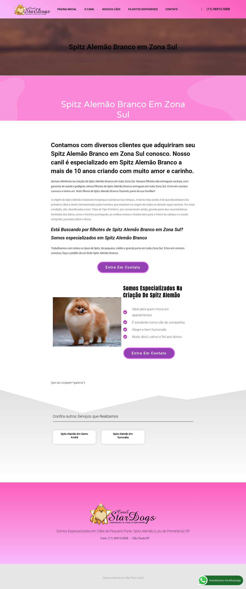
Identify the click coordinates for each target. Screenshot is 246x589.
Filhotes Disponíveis (143, 9)
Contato (171, 9)
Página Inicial (67, 9)
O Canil (89, 9)
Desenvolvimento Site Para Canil (123, 578)
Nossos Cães (111, 9)
